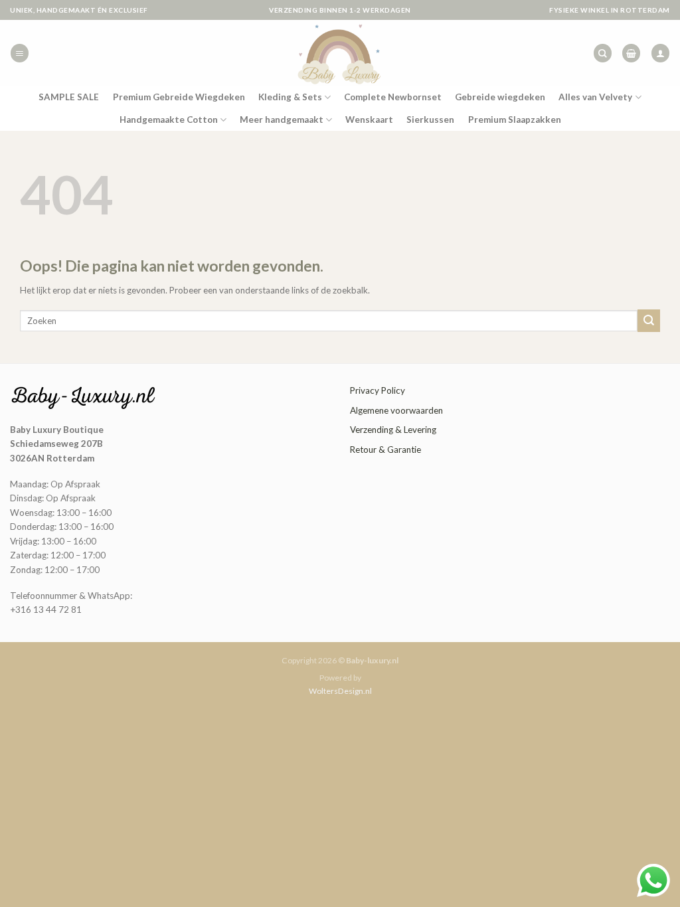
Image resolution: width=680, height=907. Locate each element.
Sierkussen (430, 119)
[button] (20, 53)
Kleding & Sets (290, 97)
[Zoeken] (603, 53)
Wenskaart (369, 119)
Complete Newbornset (393, 97)
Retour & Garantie (385, 449)
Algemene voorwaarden (396, 410)
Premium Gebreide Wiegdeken (179, 97)
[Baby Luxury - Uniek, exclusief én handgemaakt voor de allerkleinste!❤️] (340, 53)
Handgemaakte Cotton (169, 119)
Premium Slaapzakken (514, 119)
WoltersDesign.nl (340, 691)
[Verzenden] (649, 320)
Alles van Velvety (595, 97)
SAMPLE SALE (69, 97)
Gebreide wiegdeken (500, 97)
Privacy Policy (377, 390)
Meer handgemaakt (281, 119)
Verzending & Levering (393, 429)
